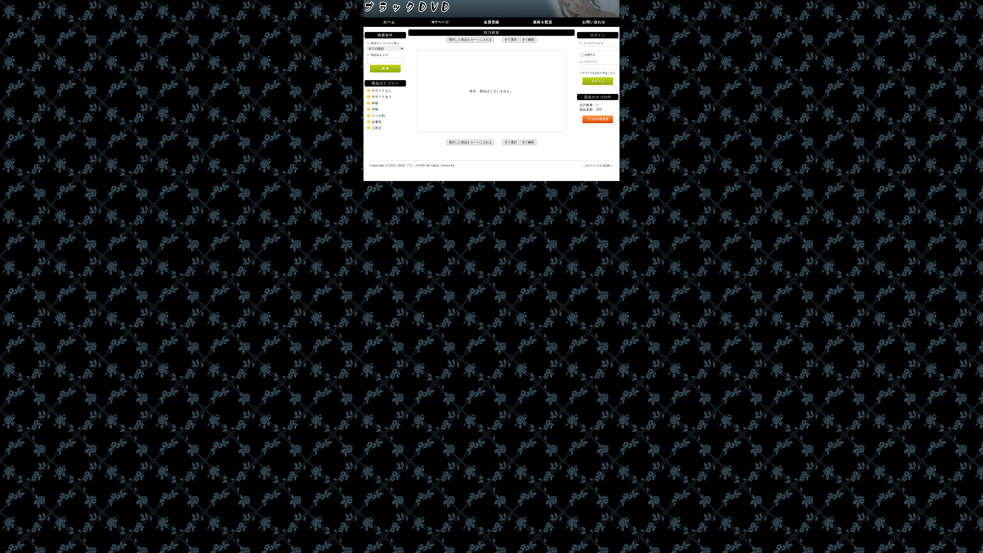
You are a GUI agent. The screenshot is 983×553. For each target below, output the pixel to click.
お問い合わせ (594, 22)
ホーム (389, 22)
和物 (375, 103)
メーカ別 (378, 115)
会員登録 (491, 22)
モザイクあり (382, 96)
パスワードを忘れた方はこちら (597, 72)
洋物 (375, 109)
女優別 (377, 121)
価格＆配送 (542, 22)
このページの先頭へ (598, 165)
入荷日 (377, 128)
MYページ (440, 22)
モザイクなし (382, 90)
